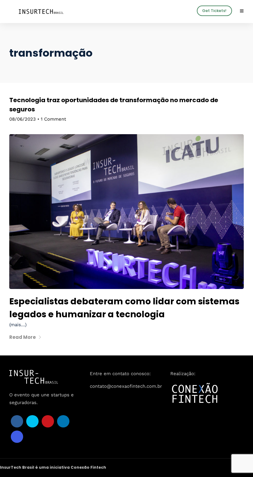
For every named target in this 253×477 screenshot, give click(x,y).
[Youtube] (48, 421)
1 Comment (53, 119)
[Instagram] (17, 437)
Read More (22, 337)
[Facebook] (17, 421)
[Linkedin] (63, 421)
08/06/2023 (22, 119)
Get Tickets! (214, 11)
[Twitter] (32, 421)
